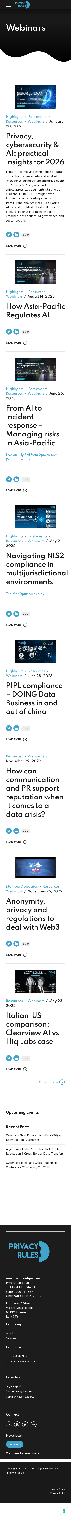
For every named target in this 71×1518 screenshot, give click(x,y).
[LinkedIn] (9, 1424)
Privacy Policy (57, 1489)
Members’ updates (22, 886)
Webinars (36, 121)
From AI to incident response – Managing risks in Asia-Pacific (32, 433)
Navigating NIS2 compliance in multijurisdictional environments (37, 574)
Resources (36, 292)
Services (11, 1338)
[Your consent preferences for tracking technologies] (64, 1511)
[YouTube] (17, 1424)
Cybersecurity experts (19, 1391)
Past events (37, 117)
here (16, 1453)
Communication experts (20, 1397)
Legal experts (14, 1386)
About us (11, 1333)
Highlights (14, 117)
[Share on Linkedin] (16, 234)
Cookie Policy (57, 1493)
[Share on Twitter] (9, 234)
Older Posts (48, 1082)
